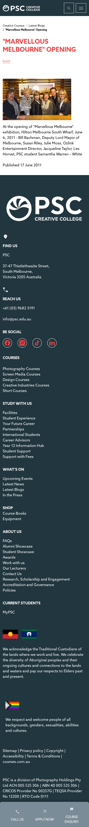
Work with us (14, 562)
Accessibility (13, 756)
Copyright (54, 750)
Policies (9, 590)
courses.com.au (16, 761)
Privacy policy (31, 750)
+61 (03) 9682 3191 (19, 308)
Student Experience (19, 418)
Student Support (17, 451)
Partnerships (13, 429)
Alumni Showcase (18, 546)
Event (6, 61)
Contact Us (12, 573)
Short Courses (15, 390)
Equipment (12, 518)
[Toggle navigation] (81, 8)
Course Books (14, 513)
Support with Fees (18, 456)
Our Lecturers (14, 568)
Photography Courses (21, 368)
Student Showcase (18, 551)
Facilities (10, 412)
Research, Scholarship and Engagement (36, 579)
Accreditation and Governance (28, 584)
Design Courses (16, 379)
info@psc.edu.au (17, 319)
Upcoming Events (18, 478)
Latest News (13, 484)
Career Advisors (16, 440)
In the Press (12, 495)
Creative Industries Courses (26, 385)
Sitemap (10, 750)
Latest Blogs (37, 25)
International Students (21, 434)
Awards (9, 557)
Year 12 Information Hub (23, 445)
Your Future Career (19, 423)
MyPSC (9, 612)
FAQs (7, 540)
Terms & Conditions (43, 756)
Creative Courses (13, 25)
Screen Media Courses (21, 374)
